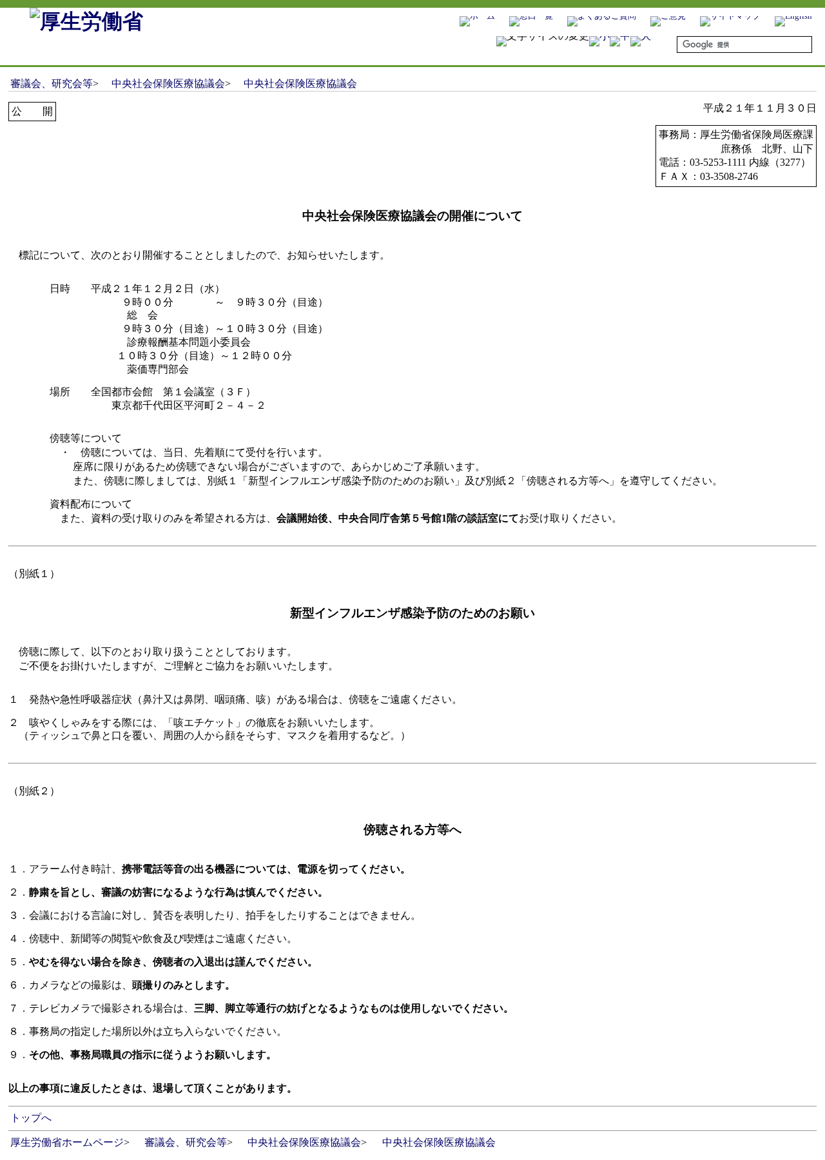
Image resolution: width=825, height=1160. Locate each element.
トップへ (31, 1117)
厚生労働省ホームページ (67, 1142)
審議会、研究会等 (51, 83)
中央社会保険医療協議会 (168, 83)
